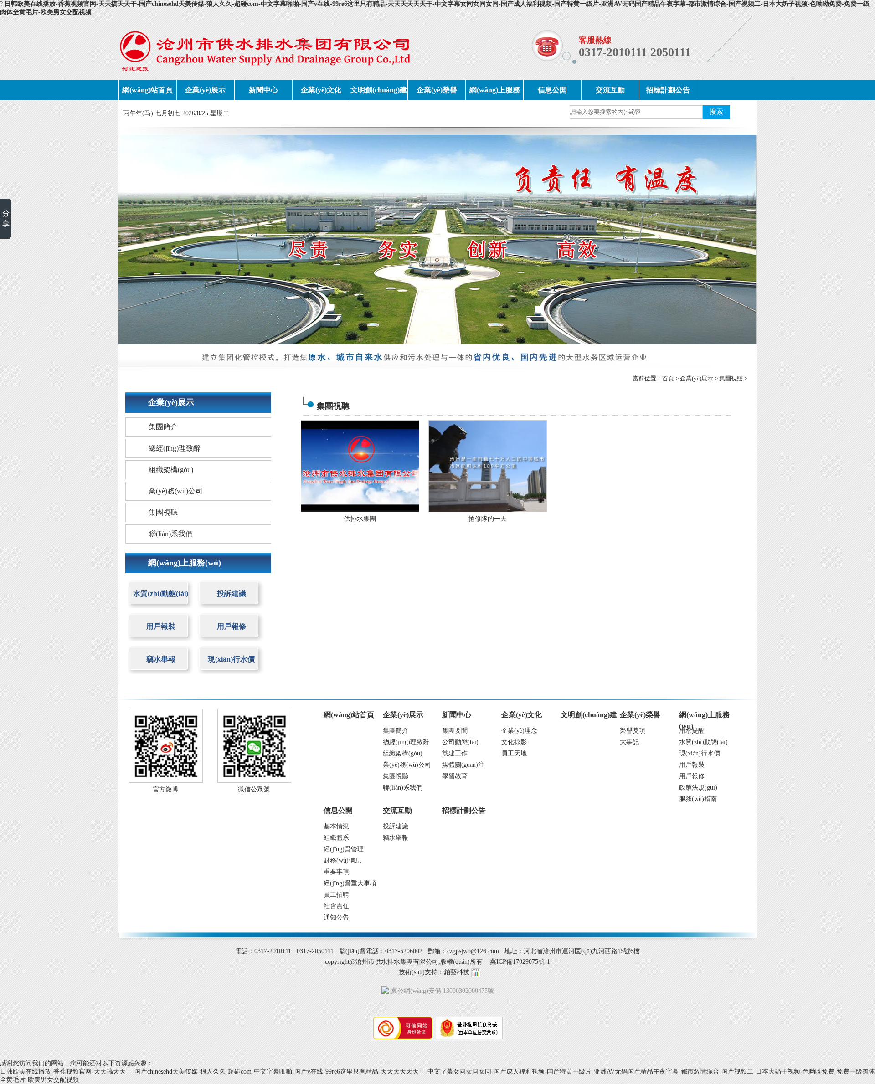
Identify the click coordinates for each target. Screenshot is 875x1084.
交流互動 (610, 90)
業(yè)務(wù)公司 (176, 491)
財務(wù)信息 (342, 860)
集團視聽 (731, 378)
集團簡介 (163, 427)
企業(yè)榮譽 (437, 90)
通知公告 (336, 917)
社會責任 (336, 906)
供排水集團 (360, 518)
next (732, 239)
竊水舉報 (160, 659)
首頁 (668, 378)
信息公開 (552, 90)
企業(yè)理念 (519, 730)
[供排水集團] (360, 465)
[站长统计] (475, 972)
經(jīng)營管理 (344, 849)
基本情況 (336, 826)
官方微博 (165, 789)
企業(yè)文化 (321, 90)
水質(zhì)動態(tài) (160, 593)
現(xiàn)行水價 (231, 659)
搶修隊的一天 (487, 518)
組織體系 (336, 837)
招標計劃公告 (668, 90)
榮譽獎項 (632, 730)
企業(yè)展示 (205, 90)
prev (143, 239)
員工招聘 (336, 894)
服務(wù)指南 (698, 799)
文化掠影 (514, 742)
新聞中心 (263, 90)
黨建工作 (455, 753)
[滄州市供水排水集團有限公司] (265, 48)
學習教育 (455, 776)
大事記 (629, 742)
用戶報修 (231, 626)
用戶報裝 (160, 626)
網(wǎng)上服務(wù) (494, 93)
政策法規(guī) (698, 787)
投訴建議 (231, 593)
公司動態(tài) (460, 742)
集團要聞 (455, 730)
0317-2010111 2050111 (635, 52)
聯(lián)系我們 (171, 534)
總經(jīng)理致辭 (175, 448)
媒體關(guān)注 (463, 764)
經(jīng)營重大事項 (350, 883)
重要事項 (336, 871)
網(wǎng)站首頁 (147, 90)
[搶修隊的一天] (487, 465)
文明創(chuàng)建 (378, 90)
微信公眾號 (254, 789)
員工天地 (514, 753)
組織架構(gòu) (171, 469)
